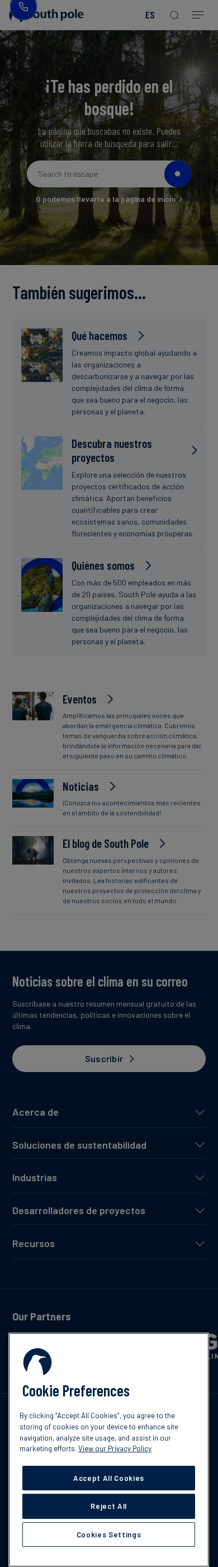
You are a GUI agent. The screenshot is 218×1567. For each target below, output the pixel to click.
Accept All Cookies (108, 1478)
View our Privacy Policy (114, 1448)
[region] (108, 1450)
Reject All (109, 1506)
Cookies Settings (109, 1534)
